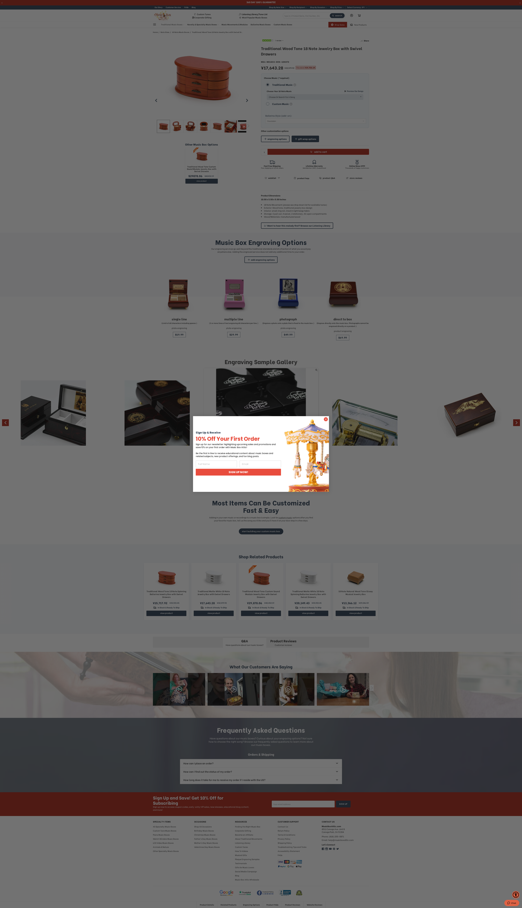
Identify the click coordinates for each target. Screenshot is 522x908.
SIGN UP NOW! (238, 472)
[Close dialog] (326, 419)
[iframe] (511, 903)
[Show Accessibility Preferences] (516, 894)
